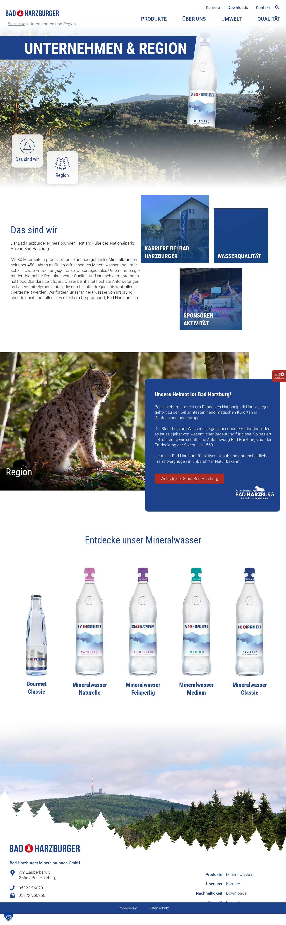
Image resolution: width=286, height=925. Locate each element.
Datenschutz (159, 908)
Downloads (238, 7)
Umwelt (231, 18)
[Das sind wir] (27, 146)
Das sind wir (27, 159)
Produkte (214, 874)
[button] (277, 7)
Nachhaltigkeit (209, 893)
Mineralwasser (239, 874)
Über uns (214, 883)
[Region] (62, 163)
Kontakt (263, 7)
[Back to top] (277, 904)
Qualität (268, 18)
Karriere (213, 7)
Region (62, 175)
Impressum (127, 908)
